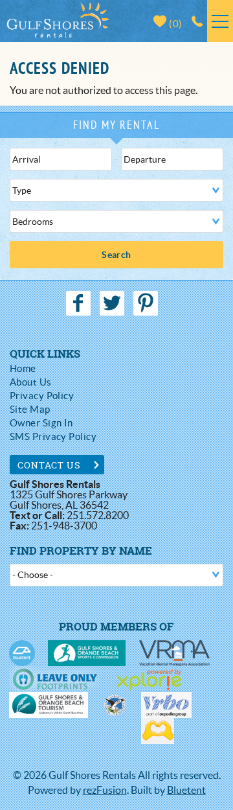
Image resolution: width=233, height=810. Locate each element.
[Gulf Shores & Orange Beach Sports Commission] (87, 653)
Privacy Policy (42, 395)
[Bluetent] (22, 653)
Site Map (30, 409)
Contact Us (49, 465)
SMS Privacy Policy (53, 436)
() (175, 23)
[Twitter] (113, 303)
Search (116, 254)
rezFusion (105, 790)
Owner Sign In (41, 422)
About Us (31, 382)
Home (23, 368)
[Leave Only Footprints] (54, 679)
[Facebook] (79, 303)
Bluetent (186, 790)
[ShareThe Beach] (115, 705)
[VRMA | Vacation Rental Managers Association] (174, 653)
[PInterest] (147, 303)
